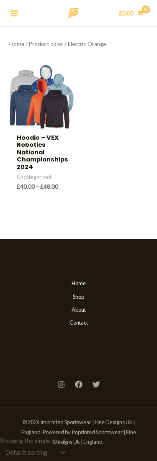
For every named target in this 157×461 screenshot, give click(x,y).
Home (16, 44)
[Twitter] (96, 384)
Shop (78, 296)
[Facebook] (78, 384)
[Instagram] (61, 384)
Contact (78, 322)
